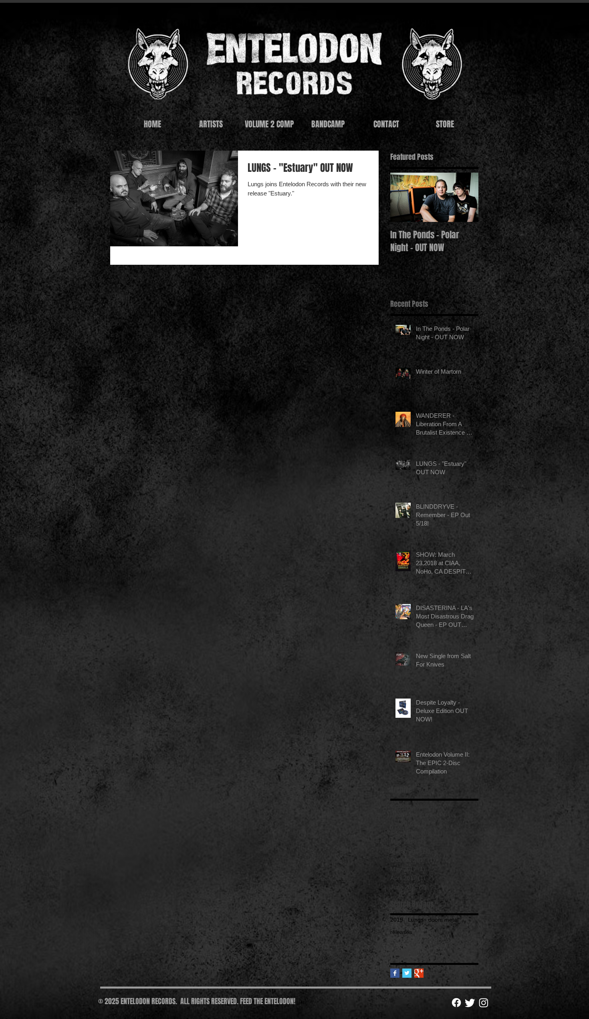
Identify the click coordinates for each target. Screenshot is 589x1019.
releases (401, 932)
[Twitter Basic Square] (406, 973)
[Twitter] (470, 1003)
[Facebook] (456, 1003)
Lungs (416, 919)
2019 (396, 919)
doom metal (443, 919)
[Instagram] (484, 1003)
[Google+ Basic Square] (419, 973)
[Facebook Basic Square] (394, 973)
